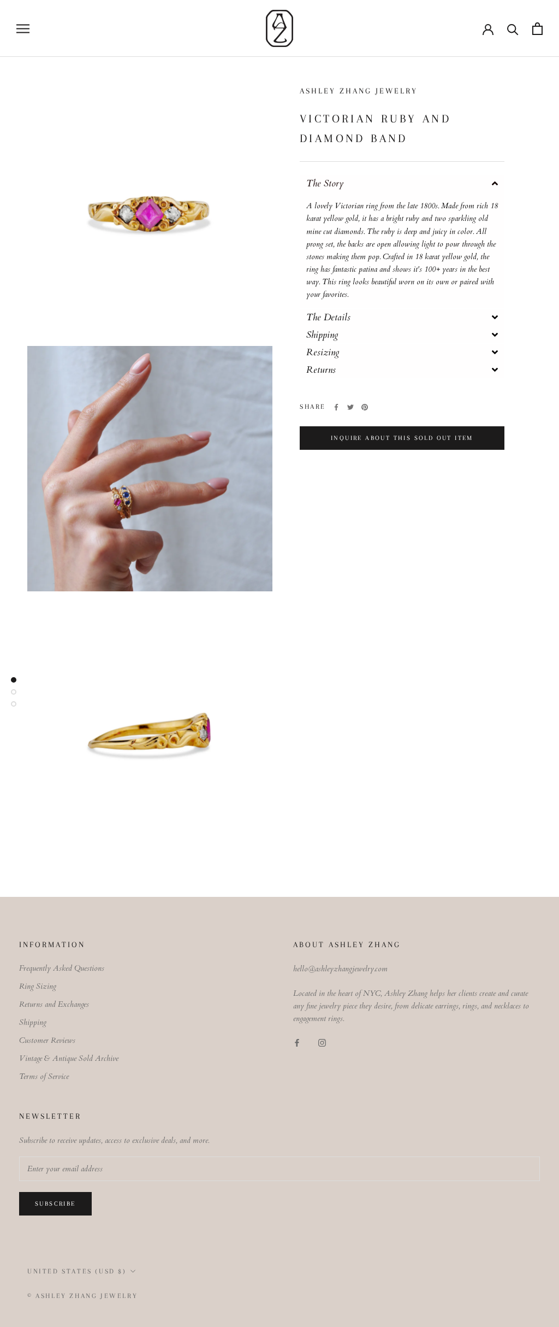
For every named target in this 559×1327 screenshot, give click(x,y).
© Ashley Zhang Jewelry (82, 1296)
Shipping (32, 1022)
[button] (402, 183)
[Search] (513, 28)
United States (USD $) (77, 1271)
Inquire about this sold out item (402, 438)
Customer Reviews (47, 1040)
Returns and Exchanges (54, 1004)
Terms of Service (44, 1076)
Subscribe (55, 1203)
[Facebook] (336, 407)
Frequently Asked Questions (61, 968)
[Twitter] (350, 407)
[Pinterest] (364, 407)
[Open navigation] (22, 28)
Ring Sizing (37, 986)
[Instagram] (322, 1042)
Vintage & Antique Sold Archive (68, 1058)
